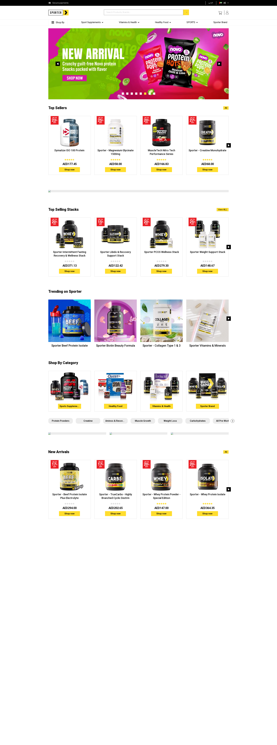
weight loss (170, 420)
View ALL (222, 209)
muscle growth (143, 420)
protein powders (60, 420)
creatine (88, 420)
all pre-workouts (225, 420)
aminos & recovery (115, 420)
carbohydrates (198, 420)
